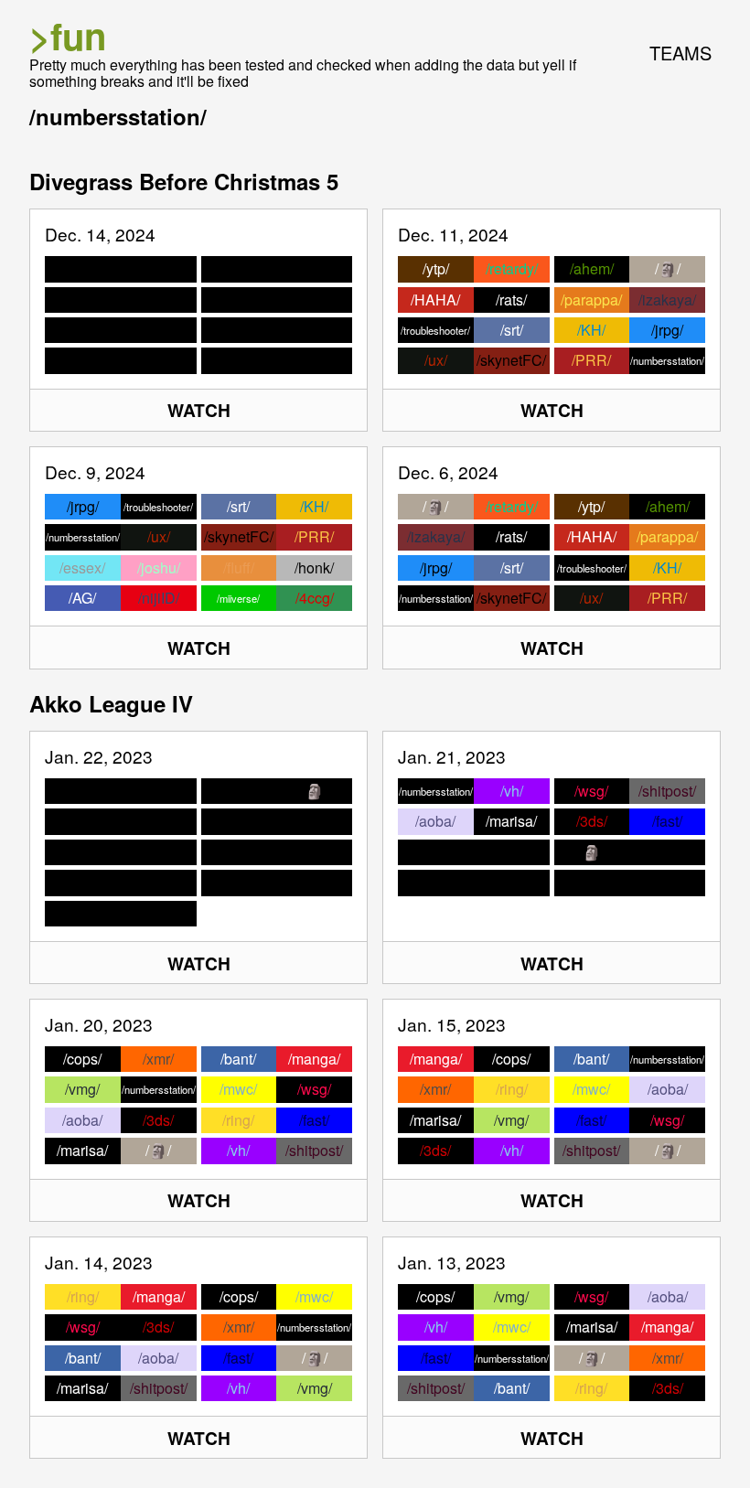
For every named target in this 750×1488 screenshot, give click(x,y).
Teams (680, 52)
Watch (198, 410)
